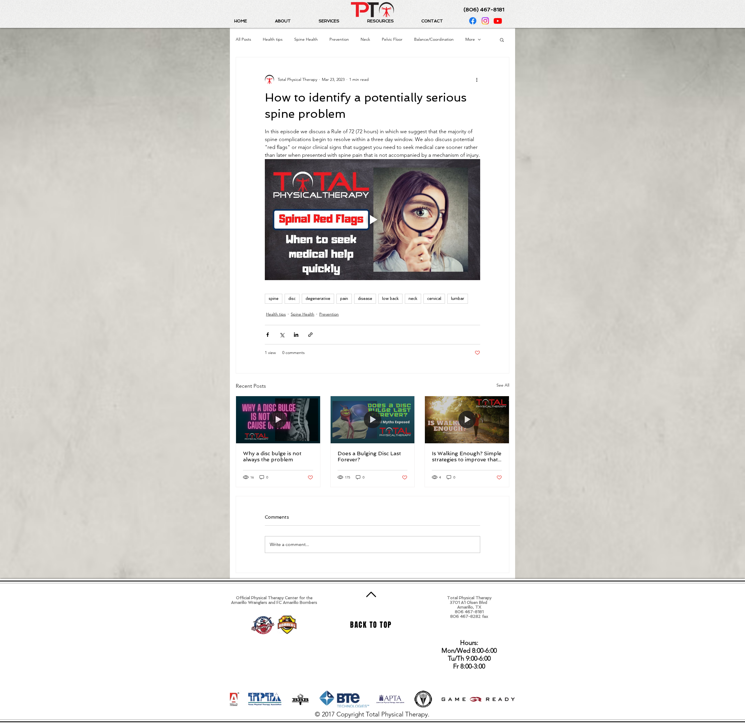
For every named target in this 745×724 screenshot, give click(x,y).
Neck (365, 39)
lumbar (457, 298)
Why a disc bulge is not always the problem (272, 456)
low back (390, 298)
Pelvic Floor (392, 39)
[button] (292, 21)
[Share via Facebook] (267, 334)
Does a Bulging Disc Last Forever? (369, 456)
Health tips (273, 39)
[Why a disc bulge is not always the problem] (278, 419)
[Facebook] (473, 21)
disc (292, 298)
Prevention (339, 39)
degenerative (318, 298)
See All (502, 385)
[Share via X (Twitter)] (282, 334)
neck (413, 298)
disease (365, 298)
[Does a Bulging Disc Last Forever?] (373, 419)
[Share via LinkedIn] (296, 334)
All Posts (243, 39)
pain (344, 298)
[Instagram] (485, 21)
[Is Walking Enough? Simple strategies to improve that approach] (467, 419)
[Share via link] (310, 334)
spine (274, 298)
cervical (434, 298)
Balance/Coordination (434, 39)
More (470, 39)
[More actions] (476, 79)
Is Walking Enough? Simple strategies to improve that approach (466, 456)
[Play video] (372, 219)
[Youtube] (498, 21)
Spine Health (306, 39)
